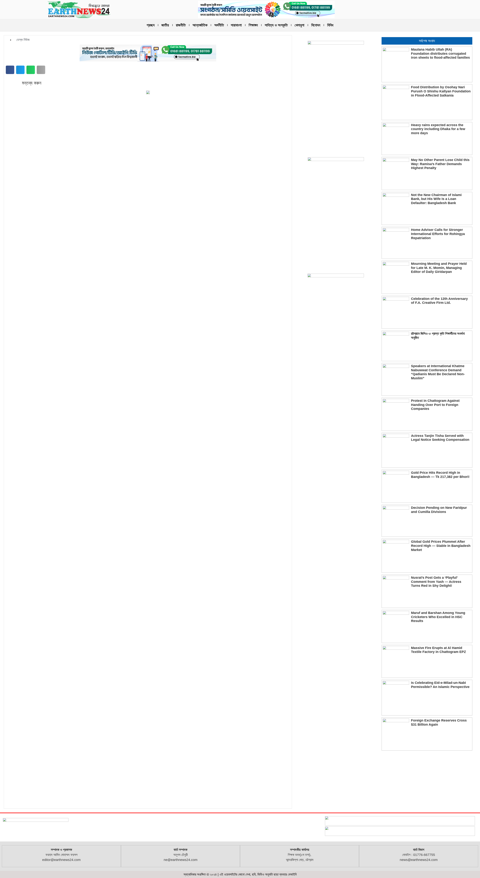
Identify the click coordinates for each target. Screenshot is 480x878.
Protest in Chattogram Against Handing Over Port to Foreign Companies (435, 405)
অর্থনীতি (219, 25)
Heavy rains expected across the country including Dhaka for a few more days (438, 129)
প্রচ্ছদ (150, 25)
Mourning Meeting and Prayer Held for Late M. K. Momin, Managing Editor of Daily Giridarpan (439, 268)
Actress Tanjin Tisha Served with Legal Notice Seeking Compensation (440, 438)
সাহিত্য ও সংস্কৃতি (276, 25)
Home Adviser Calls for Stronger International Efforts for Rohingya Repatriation (438, 234)
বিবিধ (330, 25)
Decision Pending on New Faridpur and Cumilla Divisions (439, 510)
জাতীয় (165, 25)
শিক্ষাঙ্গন (253, 25)
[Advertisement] (427, 780)
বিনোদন (315, 25)
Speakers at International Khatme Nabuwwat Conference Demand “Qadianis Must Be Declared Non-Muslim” (438, 372)
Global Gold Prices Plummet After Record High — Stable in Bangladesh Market (440, 546)
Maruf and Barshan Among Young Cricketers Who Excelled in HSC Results (438, 617)
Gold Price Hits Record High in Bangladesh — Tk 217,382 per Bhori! (440, 475)
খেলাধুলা (299, 25)
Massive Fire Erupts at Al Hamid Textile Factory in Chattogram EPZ (438, 650)
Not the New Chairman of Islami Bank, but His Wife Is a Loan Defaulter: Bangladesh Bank (436, 199)
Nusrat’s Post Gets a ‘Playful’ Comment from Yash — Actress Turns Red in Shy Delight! (436, 582)
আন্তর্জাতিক (200, 25)
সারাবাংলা (236, 25)
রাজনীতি (181, 25)
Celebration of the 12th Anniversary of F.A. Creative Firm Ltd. (439, 301)
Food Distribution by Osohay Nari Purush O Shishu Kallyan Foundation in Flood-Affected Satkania (441, 91)
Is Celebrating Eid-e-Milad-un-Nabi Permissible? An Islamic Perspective (440, 685)
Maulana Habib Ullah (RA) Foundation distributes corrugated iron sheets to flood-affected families (440, 53)
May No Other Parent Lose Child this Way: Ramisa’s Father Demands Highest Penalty (440, 164)
